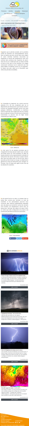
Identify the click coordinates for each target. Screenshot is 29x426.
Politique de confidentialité (8, 422)
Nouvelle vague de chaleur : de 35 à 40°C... (11, 388)
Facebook (13, 238)
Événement (25, 11)
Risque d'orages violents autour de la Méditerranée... (13, 275)
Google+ (26, 238)
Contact (3, 418)
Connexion (14, 15)
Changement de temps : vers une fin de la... (11, 313)
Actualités (17, 11)
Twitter (19, 238)
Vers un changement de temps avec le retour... (12, 350)
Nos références (8, 13)
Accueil (2, 20)
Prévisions (3, 11)
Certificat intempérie (19, 13)
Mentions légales (5, 421)
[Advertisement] (14, 87)
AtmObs (11, 11)
